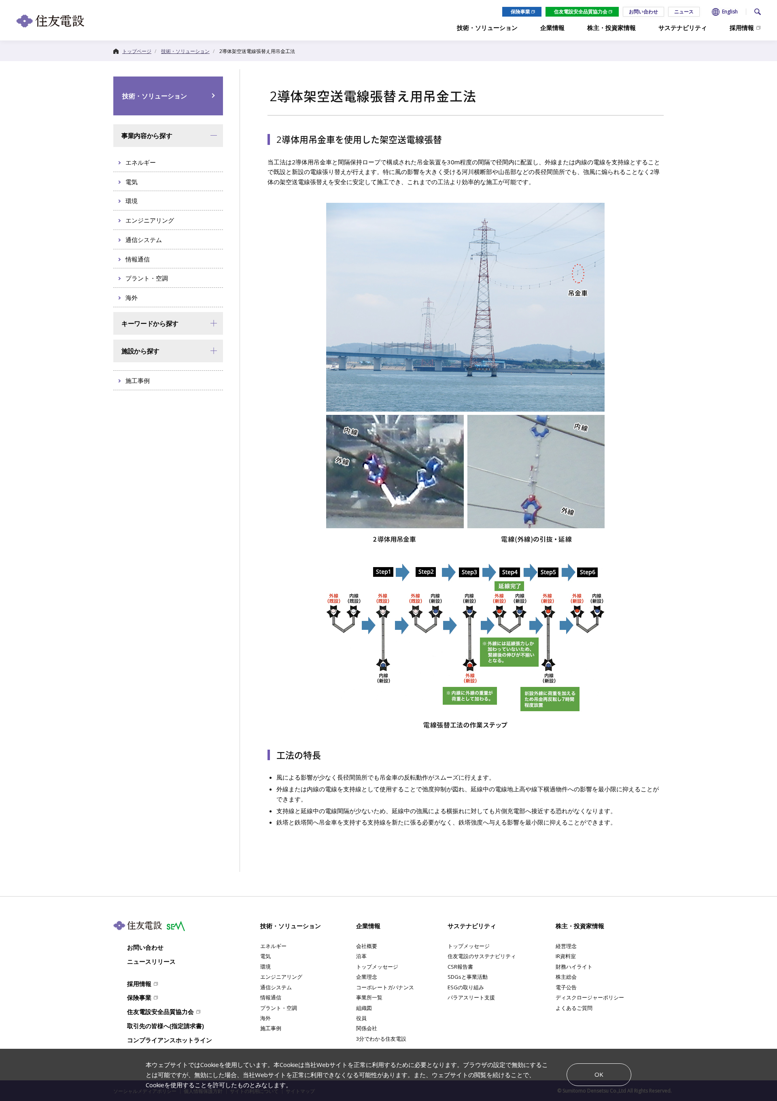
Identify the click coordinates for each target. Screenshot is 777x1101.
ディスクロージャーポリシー (590, 997)
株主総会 (566, 976)
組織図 (364, 1008)
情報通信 (270, 997)
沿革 (361, 956)
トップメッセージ (377, 966)
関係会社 (366, 1028)
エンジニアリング (281, 976)
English (730, 11)
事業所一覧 (369, 997)
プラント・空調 (278, 1008)
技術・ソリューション (154, 95)
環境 (265, 966)
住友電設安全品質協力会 (580, 11)
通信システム (276, 987)
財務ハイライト (574, 966)
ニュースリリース (151, 961)
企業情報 (368, 926)
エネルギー (273, 946)
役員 (361, 1018)
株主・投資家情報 (580, 926)
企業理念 (366, 976)
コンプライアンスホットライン (169, 1040)
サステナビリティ (472, 926)
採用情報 (139, 984)
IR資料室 (566, 956)
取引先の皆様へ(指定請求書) (165, 1026)
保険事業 (520, 11)
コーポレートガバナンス (385, 987)
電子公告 (566, 987)
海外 (265, 1018)
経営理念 (566, 946)
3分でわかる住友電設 (381, 1038)
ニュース (684, 11)
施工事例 (270, 1028)
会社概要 (366, 946)
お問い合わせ (643, 11)
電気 (265, 956)
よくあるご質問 (574, 1008)
